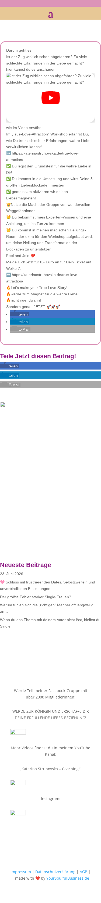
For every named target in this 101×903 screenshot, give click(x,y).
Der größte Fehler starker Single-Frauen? (35, 597)
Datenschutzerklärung (55, 871)
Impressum (21, 871)
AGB (83, 871)
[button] (19, 314)
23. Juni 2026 (11, 574)
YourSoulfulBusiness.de (67, 878)
